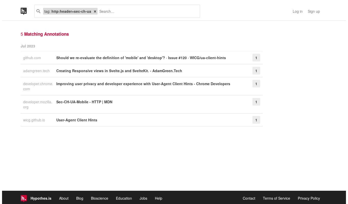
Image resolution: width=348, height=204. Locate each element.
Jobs (143, 198)
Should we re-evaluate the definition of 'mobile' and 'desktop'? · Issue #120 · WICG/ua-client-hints (141, 57)
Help (158, 198)
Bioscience (99, 198)
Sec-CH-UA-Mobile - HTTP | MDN (84, 101)
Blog (79, 198)
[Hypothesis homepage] (27, 11)
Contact (249, 198)
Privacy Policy (309, 198)
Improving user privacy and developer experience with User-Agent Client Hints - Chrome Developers (143, 83)
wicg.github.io (34, 119)
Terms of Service (276, 198)
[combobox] (147, 11)
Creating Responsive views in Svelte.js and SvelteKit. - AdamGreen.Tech (119, 70)
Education (124, 198)
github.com (32, 57)
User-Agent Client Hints (76, 119)
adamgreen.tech (37, 70)
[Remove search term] (95, 11)
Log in (298, 11)
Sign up (314, 11)
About (64, 198)
